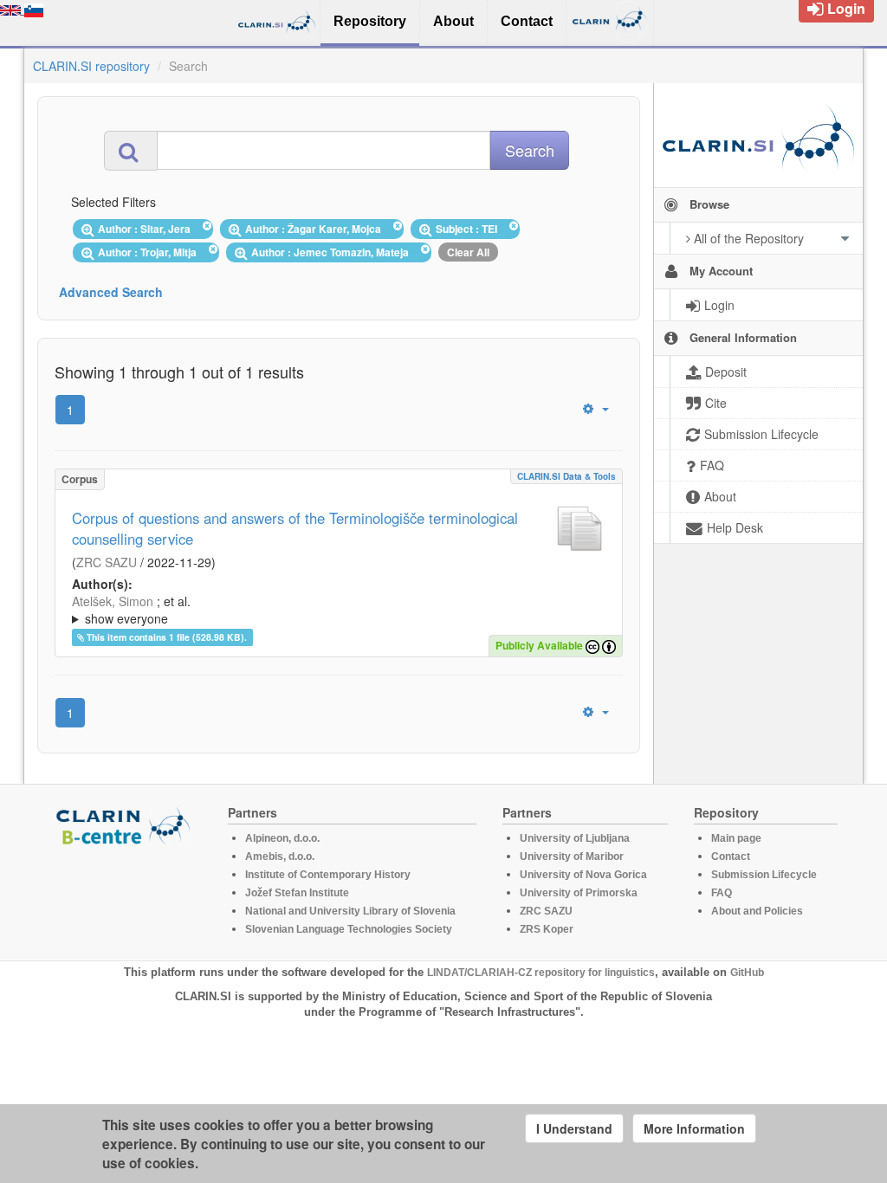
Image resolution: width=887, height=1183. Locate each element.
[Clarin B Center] (125, 825)
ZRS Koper (546, 929)
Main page (736, 838)
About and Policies (757, 911)
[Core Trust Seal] (126, 895)
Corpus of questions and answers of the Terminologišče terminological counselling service (295, 528)
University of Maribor (572, 856)
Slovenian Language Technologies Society (348, 929)
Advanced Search (111, 292)
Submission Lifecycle (764, 875)
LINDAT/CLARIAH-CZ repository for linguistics (541, 972)
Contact (730, 856)
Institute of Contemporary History (328, 875)
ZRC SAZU (106, 562)
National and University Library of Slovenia (350, 911)
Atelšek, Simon (112, 601)
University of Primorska (579, 893)
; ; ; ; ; (332, 609)
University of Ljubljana (575, 838)
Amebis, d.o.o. (279, 856)
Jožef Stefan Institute (297, 893)
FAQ (721, 893)
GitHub (747, 972)
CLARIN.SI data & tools (566, 476)
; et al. (131, 609)
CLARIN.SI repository (91, 65)
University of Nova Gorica (583, 875)
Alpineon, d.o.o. (282, 838)
